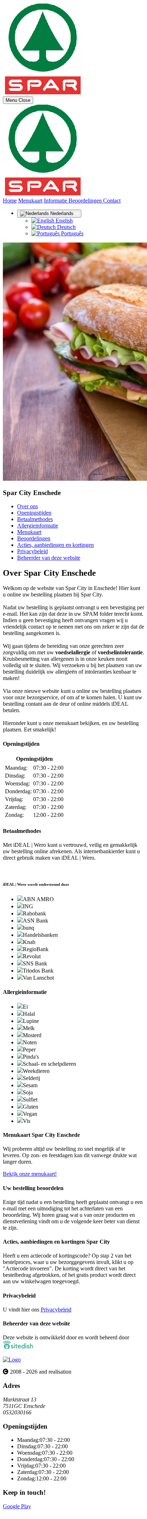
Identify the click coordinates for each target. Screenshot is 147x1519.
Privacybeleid (32, 551)
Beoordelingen (86, 201)
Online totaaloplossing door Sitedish (43, 1513)
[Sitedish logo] (12, 1359)
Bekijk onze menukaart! (30, 1174)
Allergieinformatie (37, 526)
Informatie (56, 201)
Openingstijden (34, 513)
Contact (112, 201)
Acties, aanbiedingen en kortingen (55, 545)
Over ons (27, 506)
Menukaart (30, 201)
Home (10, 201)
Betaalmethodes (35, 519)
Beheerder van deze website (48, 558)
